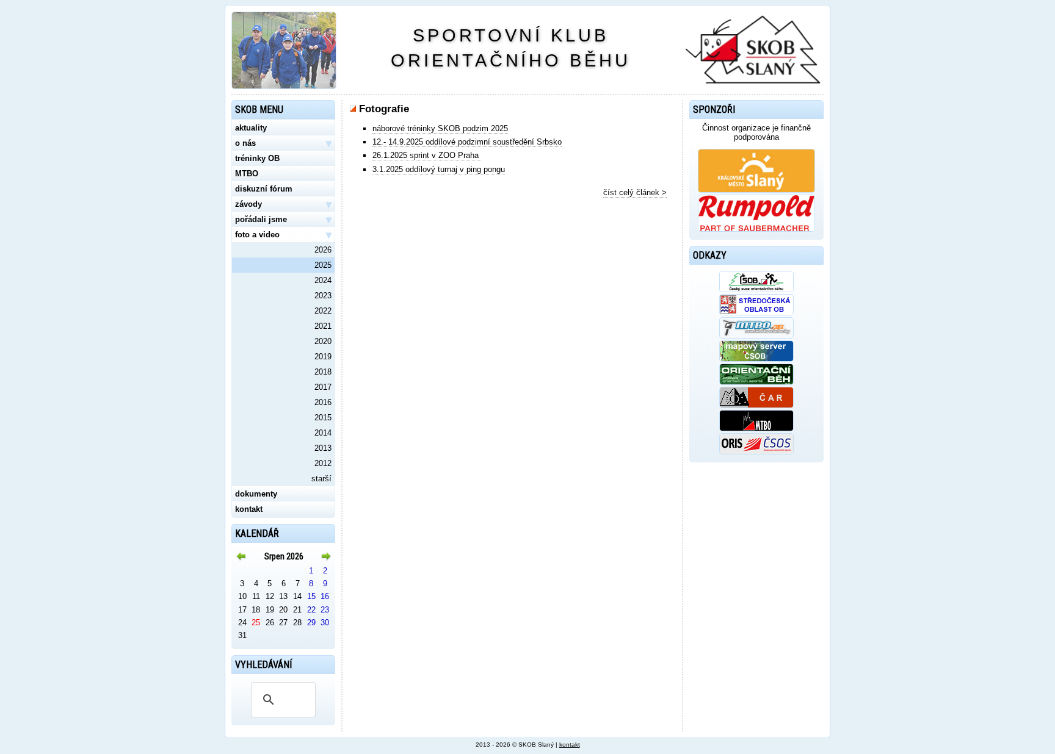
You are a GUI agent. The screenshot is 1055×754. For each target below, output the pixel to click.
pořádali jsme (283, 220)
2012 (323, 463)
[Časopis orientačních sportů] (756, 382)
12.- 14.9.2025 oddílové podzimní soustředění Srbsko (467, 141)
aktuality (251, 127)
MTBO (246, 173)
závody (283, 204)
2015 (323, 417)
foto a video (283, 235)
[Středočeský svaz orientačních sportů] (756, 312)
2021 (323, 326)
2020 (323, 341)
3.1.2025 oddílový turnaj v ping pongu (438, 169)
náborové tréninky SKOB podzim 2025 (440, 128)
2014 (323, 432)
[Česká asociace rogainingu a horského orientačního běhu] (756, 405)
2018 (323, 371)
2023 (323, 295)
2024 (323, 280)
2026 (323, 249)
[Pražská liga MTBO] (756, 428)
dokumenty (256, 493)
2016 (323, 402)
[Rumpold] (756, 229)
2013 (323, 448)
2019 (323, 356)
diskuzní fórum (263, 188)
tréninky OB (257, 158)
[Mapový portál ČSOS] (756, 359)
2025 (323, 265)
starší (321, 478)
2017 (323, 387)
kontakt (249, 509)
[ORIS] (756, 451)
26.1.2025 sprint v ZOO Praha (426, 155)
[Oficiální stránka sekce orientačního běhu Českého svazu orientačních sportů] (756, 289)
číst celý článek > (635, 192)
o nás (283, 143)
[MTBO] (756, 335)
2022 (323, 310)
